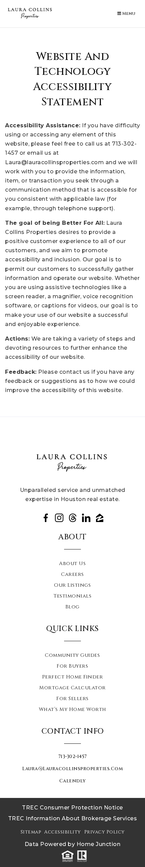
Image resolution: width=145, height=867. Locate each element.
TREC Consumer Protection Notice (72, 807)
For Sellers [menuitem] (72, 698)
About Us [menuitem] (72, 563)
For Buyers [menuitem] (72, 666)
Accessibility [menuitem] (62, 832)
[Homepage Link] (30, 13)
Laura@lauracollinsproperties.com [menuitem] (72, 768)
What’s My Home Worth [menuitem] (72, 709)
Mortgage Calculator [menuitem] (72, 688)
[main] (72, 222)
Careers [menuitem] (72, 574)
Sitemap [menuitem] (31, 832)
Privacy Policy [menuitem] (104, 832)
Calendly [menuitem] (72, 781)
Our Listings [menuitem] (72, 585)
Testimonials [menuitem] (72, 596)
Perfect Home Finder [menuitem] (72, 677)
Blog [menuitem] (72, 607)
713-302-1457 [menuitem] (72, 756)
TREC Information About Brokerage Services (72, 818)
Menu (128, 13)
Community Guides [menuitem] (72, 655)
